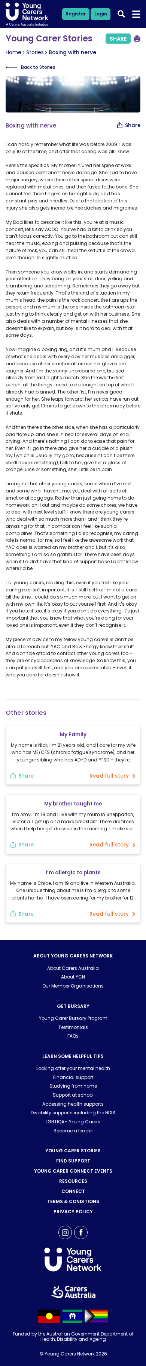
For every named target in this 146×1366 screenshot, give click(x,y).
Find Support (73, 1161)
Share (118, 39)
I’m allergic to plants (73, 872)
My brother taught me (73, 803)
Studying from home (73, 1086)
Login (100, 14)
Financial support (73, 1077)
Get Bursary (73, 1006)
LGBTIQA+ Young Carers (73, 1121)
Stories (35, 52)
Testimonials (73, 1027)
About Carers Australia (73, 968)
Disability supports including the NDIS (73, 1112)
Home (13, 52)
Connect (73, 1191)
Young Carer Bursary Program (73, 1018)
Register (76, 14)
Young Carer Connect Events (73, 1171)
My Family (73, 734)
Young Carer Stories (73, 1150)
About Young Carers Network (73, 956)
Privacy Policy (73, 1211)
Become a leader (73, 1130)
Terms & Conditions (73, 1201)
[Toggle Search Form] (121, 14)
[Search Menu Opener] (136, 14)
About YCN (73, 977)
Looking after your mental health (73, 1068)
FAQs (73, 1036)
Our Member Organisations (73, 986)
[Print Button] (137, 38)
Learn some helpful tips (73, 1056)
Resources (73, 1181)
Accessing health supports (73, 1104)
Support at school (73, 1095)
